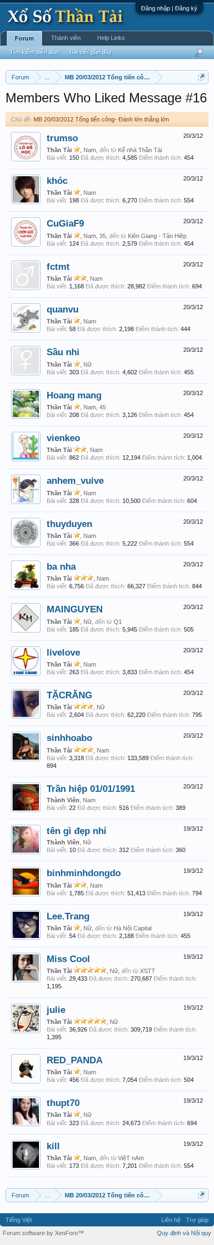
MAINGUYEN (75, 609)
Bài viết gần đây (91, 52)
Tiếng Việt (18, 1220)
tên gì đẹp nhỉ (76, 830)
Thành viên (66, 37)
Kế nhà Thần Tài (140, 150)
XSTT (147, 971)
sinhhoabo (69, 737)
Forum (24, 38)
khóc (57, 180)
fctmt (58, 266)
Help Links (111, 37)
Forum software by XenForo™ (43, 1233)
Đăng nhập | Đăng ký (169, 8)
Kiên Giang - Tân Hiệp (157, 236)
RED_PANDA (75, 1060)
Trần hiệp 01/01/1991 (91, 788)
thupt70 (63, 1102)
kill (53, 1145)
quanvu (62, 309)
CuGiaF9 (65, 223)
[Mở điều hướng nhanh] (201, 76)
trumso (62, 137)
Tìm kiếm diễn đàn (34, 52)
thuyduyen (69, 523)
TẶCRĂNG (69, 695)
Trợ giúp (197, 1220)
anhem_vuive (75, 480)
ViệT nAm (131, 1158)
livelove (63, 652)
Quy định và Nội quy (184, 1233)
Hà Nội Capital (132, 928)
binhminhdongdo (84, 872)
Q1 (118, 621)
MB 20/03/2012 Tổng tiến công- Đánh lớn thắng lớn (101, 119)
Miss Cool (68, 958)
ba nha (61, 566)
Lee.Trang (68, 916)
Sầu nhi (63, 351)
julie (56, 1009)
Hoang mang (74, 395)
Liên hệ (171, 1220)
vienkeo (63, 437)
